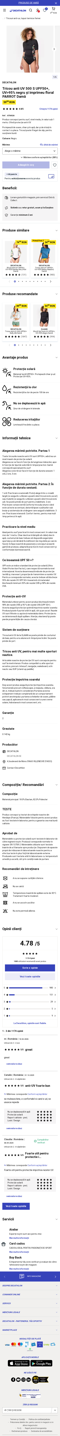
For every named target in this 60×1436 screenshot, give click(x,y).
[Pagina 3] (26, 281)
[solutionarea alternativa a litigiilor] (30, 1397)
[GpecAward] (40, 1382)
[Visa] (7, 1344)
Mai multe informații (19, 1238)
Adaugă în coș (26, 165)
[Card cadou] (33, 1345)
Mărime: (6, 145)
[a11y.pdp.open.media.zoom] (30, 49)
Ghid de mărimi (51, 145)
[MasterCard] (14, 1345)
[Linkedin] (28, 1380)
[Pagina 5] (33, 281)
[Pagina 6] (37, 281)
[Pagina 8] (45, 281)
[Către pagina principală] (18, 10)
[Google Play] (41, 1365)
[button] (54, 49)
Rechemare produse (19, 1431)
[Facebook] (13, 1380)
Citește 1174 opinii (38, 109)
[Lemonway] (30, 1349)
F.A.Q (19, 1428)
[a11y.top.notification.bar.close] (55, 2)
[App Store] (19, 1365)
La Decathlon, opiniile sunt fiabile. (30, 1023)
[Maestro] (20, 1345)
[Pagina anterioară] (9, 281)
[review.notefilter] (55, 988)
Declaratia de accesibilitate (41, 1431)
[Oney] (46, 1344)
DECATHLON (9, 82)
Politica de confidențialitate (39, 1419)
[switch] (55, 164)
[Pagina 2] (22, 281)
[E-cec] (40, 1346)
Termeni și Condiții (17, 1419)
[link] (30, 967)
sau (31, 207)
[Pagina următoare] (50, 281)
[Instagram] (23, 1380)
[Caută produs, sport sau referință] (30, 10)
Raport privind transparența (35, 1428)
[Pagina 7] (41, 281)
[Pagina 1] (18, 281)
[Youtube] (18, 1380)
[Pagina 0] (14, 281)
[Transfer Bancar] (27, 1346)
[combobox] (30, 150)
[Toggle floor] (56, 231)
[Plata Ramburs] (53, 1345)
